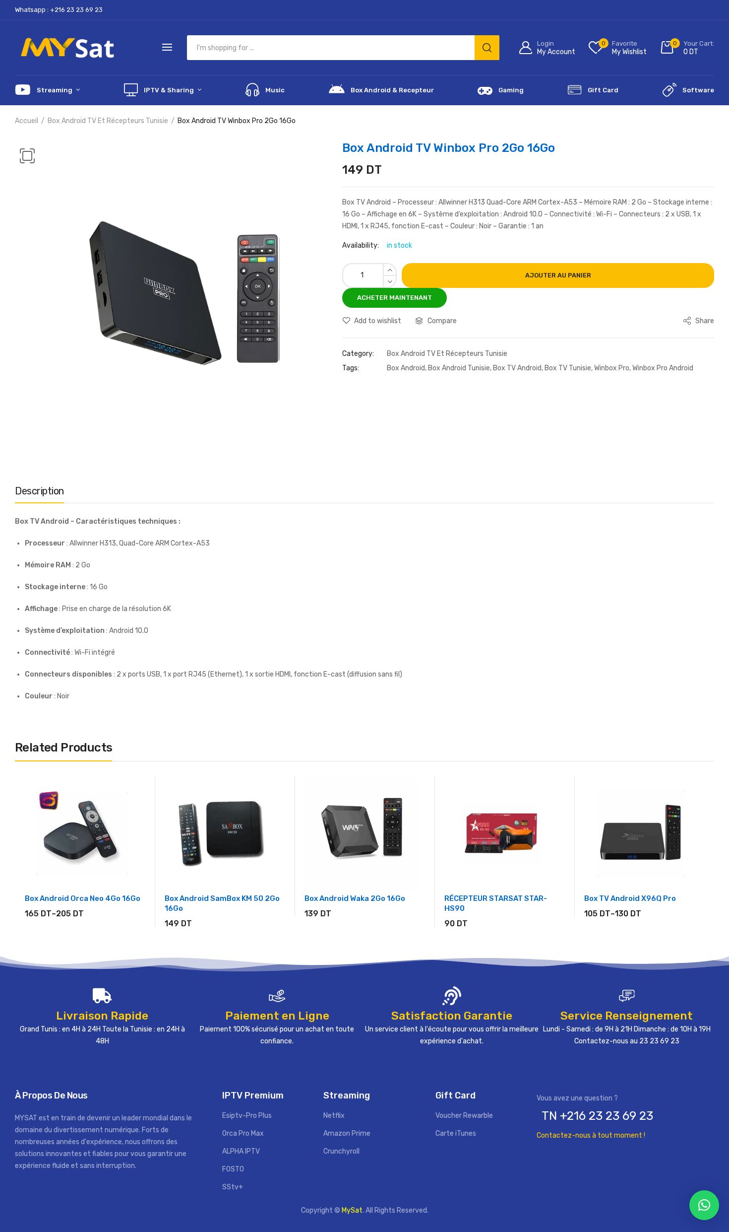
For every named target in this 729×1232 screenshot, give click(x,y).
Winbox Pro (611, 368)
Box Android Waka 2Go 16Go (354, 898)
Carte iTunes (455, 1133)
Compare (442, 321)
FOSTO (233, 1169)
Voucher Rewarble (464, 1115)
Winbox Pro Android (662, 368)
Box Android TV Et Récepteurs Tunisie (108, 121)
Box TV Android (517, 368)
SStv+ (232, 1187)
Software (698, 90)
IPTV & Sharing (169, 90)
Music (275, 90)
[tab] (39, 493)
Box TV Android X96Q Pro (630, 898)
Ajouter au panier (558, 275)
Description (39, 491)
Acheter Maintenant (394, 297)
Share (704, 321)
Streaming (54, 90)
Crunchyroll (341, 1151)
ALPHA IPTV (241, 1151)
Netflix (334, 1115)
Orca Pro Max (243, 1133)
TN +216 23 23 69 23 (597, 1116)
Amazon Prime (346, 1133)
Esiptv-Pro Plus (247, 1115)
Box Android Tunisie (459, 368)
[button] (704, 1205)
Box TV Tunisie (568, 368)
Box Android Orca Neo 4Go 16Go (82, 898)
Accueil (26, 121)
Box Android (406, 368)
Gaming (511, 90)
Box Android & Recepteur (392, 90)
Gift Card (603, 90)
